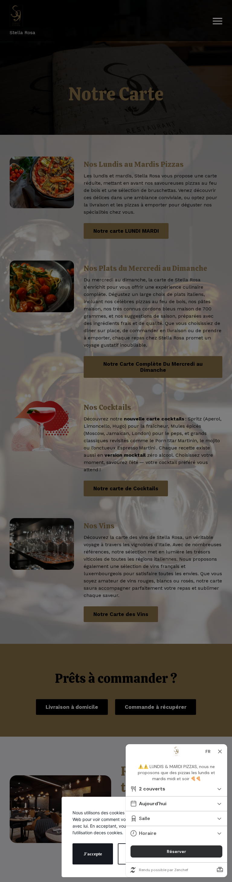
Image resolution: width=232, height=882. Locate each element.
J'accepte (93, 853)
